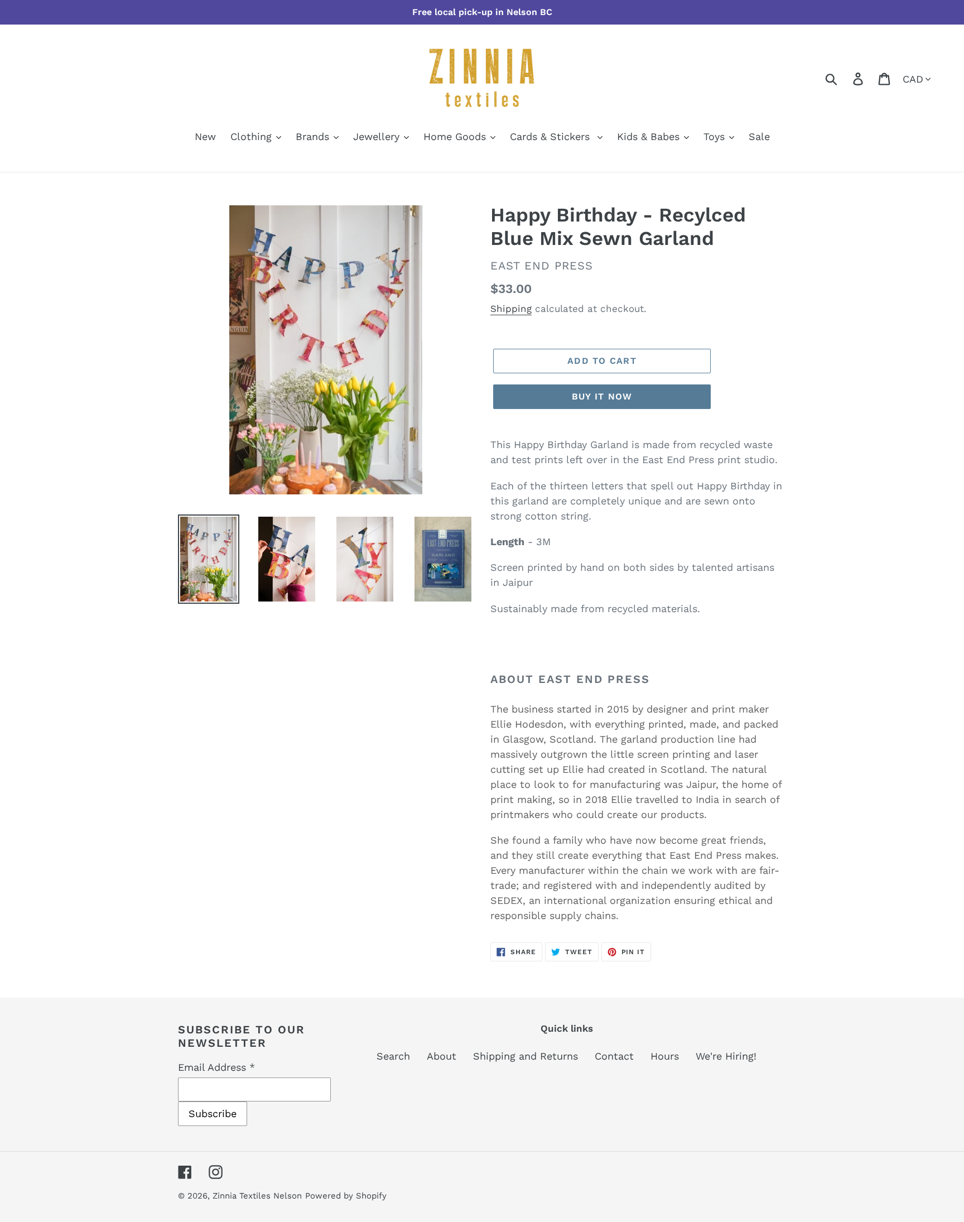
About (441, 1056)
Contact (614, 1056)
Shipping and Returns (525, 1056)
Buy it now (602, 396)
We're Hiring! (726, 1056)
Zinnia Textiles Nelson (257, 1196)
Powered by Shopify (346, 1196)
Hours (664, 1056)
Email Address (216, 1067)
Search (393, 1056)
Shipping (511, 308)
